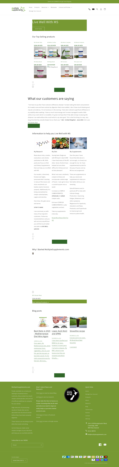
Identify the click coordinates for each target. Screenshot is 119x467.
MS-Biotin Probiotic (79, 42)
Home (87, 391)
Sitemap (87, 419)
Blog (86, 406)
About (87, 400)
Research (88, 403)
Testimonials (89, 409)
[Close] (33, 292)
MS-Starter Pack (38, 42)
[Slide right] (33, 87)
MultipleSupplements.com (93, 463)
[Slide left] (33, 82)
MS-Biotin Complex (66, 42)
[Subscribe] (41, 445)
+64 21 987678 (92, 431)
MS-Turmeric (64, 62)
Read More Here (59, 241)
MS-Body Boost (38, 62)
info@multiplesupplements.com (97, 434)
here (41, 393)
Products (88, 397)
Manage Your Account (91, 394)
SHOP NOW (38, 29)
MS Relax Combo (51, 42)
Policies (87, 412)
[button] (97, 9)
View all (59, 90)
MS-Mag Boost (51, 62)
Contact (87, 415)
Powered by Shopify (103, 463)
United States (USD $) (18, 460)
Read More (34, 125)
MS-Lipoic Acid (78, 62)
